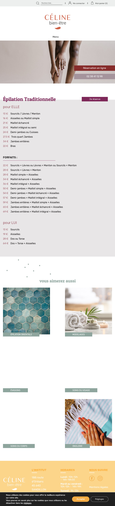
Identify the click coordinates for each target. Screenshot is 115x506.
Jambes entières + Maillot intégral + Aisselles (35, 212)
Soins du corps (18, 446)
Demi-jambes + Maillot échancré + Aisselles (34, 193)
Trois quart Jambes (22, 137)
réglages (27, 503)
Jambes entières (19, 141)
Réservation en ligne (94, 68)
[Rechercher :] (51, 3)
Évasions (15, 390)
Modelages (78, 335)
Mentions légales (98, 487)
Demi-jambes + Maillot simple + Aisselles (33, 188)
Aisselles (15, 234)
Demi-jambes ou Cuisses (24, 132)
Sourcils (14, 229)
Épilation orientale (21, 335)
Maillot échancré (19, 123)
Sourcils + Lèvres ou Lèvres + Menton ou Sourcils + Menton (43, 165)
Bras (13, 146)
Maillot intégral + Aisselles (25, 184)
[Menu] (57, 34)
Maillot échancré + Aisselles (25, 179)
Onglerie (77, 446)
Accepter (81, 499)
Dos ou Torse (17, 239)
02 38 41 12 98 (95, 76)
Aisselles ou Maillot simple (25, 118)
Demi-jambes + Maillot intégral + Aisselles (33, 198)
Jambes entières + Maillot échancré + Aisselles (36, 207)
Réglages (99, 499)
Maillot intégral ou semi (23, 127)
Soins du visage (81, 390)
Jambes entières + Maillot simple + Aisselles (35, 202)
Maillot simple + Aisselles (24, 175)
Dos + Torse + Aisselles (23, 243)
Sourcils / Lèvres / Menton (25, 114)
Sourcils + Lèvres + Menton (25, 170)
